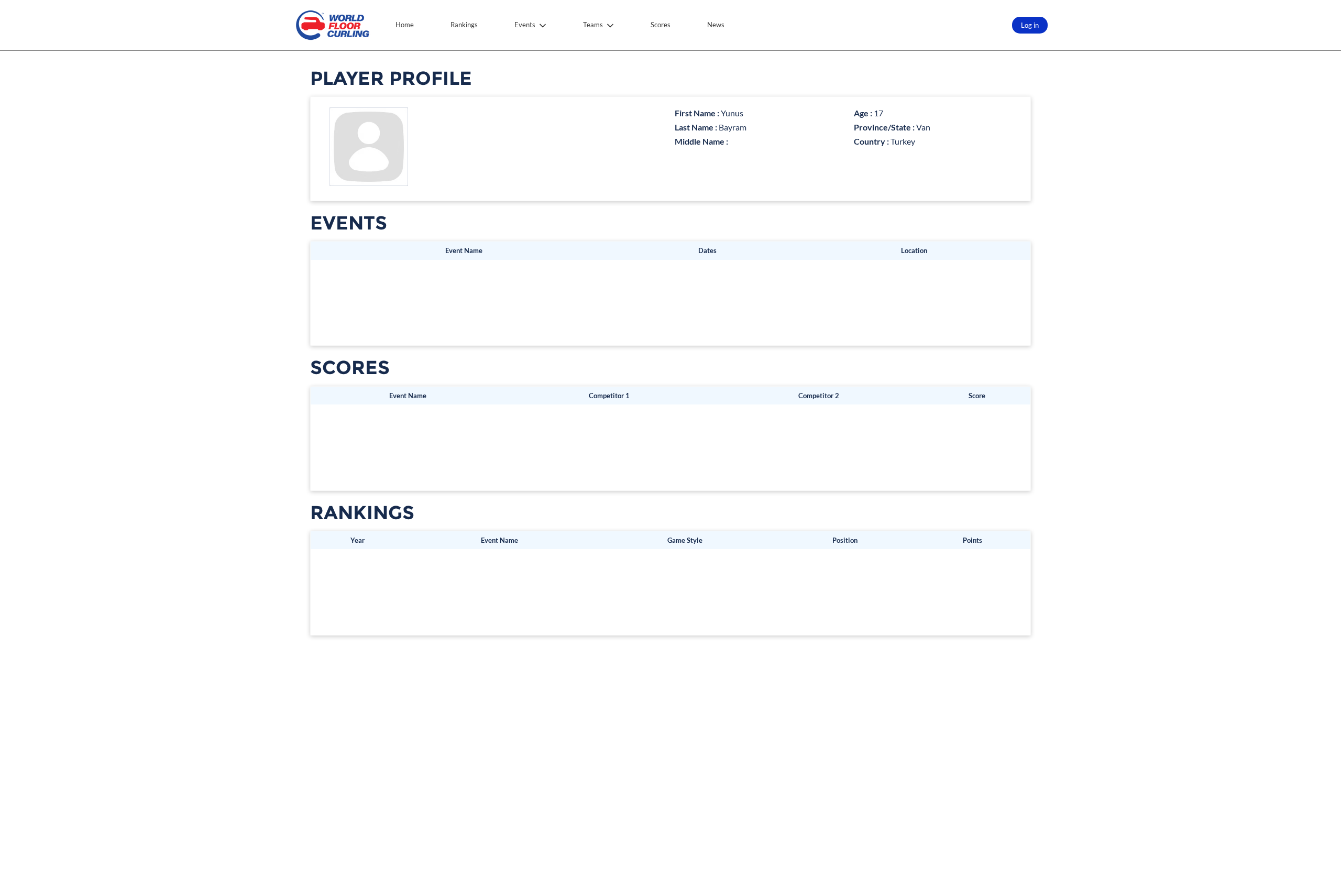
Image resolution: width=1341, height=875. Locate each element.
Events (524, 24)
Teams (593, 24)
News (715, 24)
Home (404, 24)
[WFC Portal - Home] (332, 25)
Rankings (464, 24)
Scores (660, 24)
